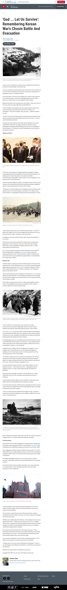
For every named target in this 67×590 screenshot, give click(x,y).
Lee (15, 345)
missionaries (34, 445)
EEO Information (27, 579)
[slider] (9, 6)
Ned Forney (31, 521)
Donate (62, 2)
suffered (11, 331)
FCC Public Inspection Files (43, 576)
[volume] (7, 6)
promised (22, 252)
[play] (4, 6)
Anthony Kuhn (10, 39)
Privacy (25, 576)
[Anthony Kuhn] (6, 562)
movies (34, 274)
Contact (53, 576)
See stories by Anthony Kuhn (18, 563)
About (39, 579)
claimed (21, 267)
